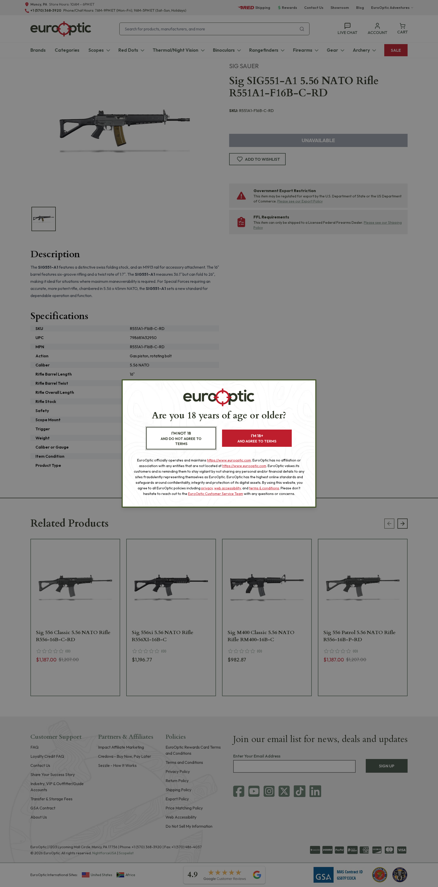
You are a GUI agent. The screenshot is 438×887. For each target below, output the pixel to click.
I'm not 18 (181, 438)
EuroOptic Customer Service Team (215, 493)
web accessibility (227, 488)
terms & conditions (264, 488)
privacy (207, 488)
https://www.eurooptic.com (229, 460)
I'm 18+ (257, 438)
